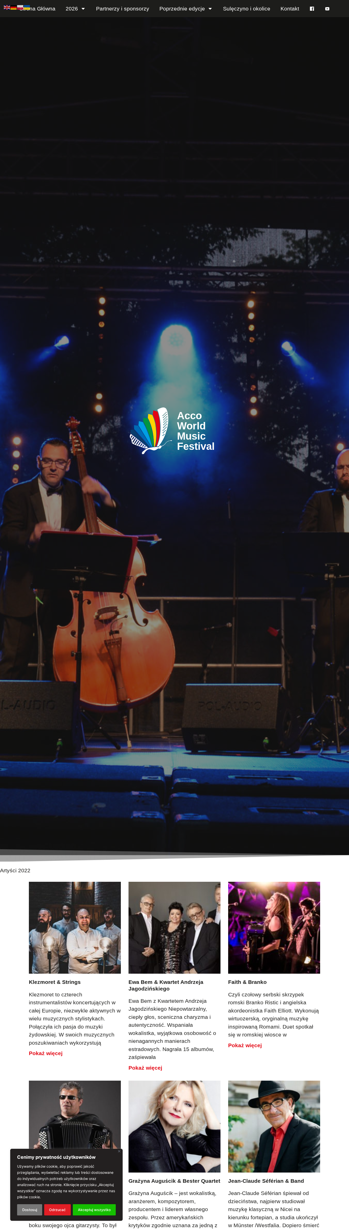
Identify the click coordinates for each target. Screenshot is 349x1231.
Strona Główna (37, 8)
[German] (13, 6)
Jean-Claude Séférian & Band (266, 1181)
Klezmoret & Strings (55, 982)
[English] (7, 6)
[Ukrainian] (27, 6)
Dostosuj (29, 1210)
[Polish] (20, 6)
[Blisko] (119, 1151)
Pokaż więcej (46, 1053)
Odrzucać (57, 1210)
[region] (66, 1185)
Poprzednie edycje (182, 8)
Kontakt (290, 8)
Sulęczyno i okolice (246, 8)
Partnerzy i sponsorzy (122, 8)
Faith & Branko (247, 982)
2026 (72, 8)
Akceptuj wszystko (94, 1210)
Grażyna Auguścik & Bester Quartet (174, 1181)
